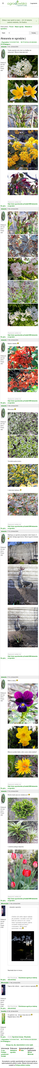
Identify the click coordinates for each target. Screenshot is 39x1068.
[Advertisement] (19, 12)
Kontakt (3, 1056)
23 (34, 42)
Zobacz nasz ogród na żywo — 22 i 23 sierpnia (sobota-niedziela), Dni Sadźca (17, 21)
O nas (3, 1050)
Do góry (3, 206)
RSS (22, 1050)
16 (21, 42)
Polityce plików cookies (22, 1065)
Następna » (7, 44)
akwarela (3, 47)
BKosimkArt (4, 903)
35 (3, 44)
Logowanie (33, 3)
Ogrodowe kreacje (17, 1037)
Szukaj (34, 33)
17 (23, 42)
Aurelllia (3, 1011)
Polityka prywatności (5, 1053)
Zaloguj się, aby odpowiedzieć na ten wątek (19, 1045)
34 (1, 44)
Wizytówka (27, 1037)
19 (27, 42)
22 (32, 42)
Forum (11, 27)
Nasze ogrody (19, 27)
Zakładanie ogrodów (13, 1051)
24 (35, 42)
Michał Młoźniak (30, 1053)
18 (25, 42)
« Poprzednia (5, 42)
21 (30, 42)
